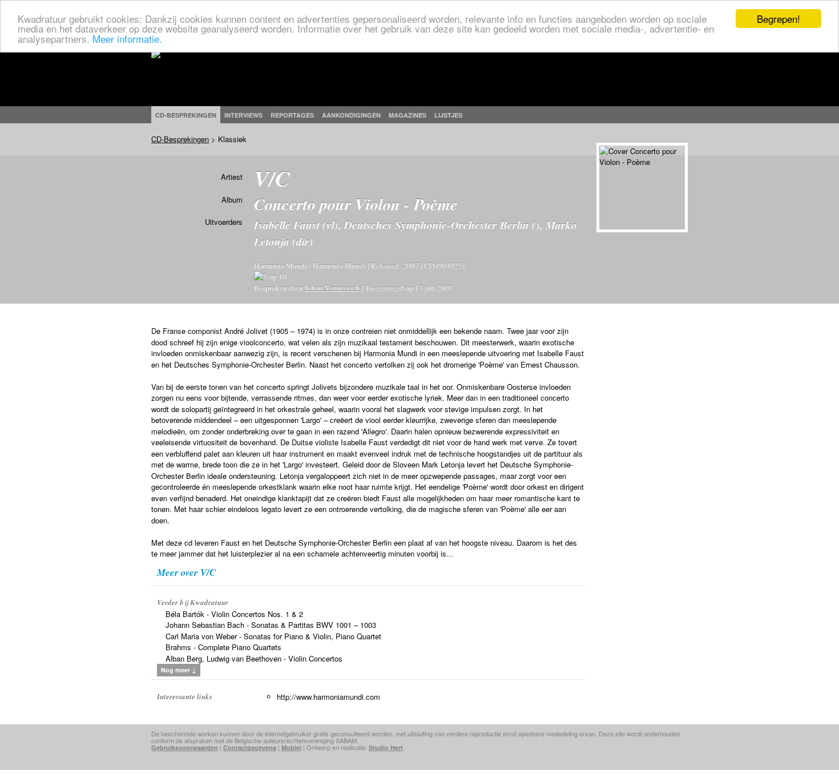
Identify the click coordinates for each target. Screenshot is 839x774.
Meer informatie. (127, 38)
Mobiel (291, 747)
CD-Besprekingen (180, 139)
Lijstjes (448, 115)
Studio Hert (386, 747)
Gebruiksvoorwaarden (184, 747)
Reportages (292, 115)
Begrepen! (778, 18)
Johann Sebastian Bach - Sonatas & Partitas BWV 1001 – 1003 (271, 624)
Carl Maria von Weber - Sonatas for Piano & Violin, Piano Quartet (273, 636)
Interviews (243, 115)
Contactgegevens (249, 747)
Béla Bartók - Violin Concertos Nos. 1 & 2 (234, 613)
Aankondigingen (351, 115)
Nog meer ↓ (178, 670)
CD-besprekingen (185, 115)
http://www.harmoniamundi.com (328, 696)
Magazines (407, 115)
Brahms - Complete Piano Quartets (223, 647)
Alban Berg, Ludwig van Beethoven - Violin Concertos (254, 658)
